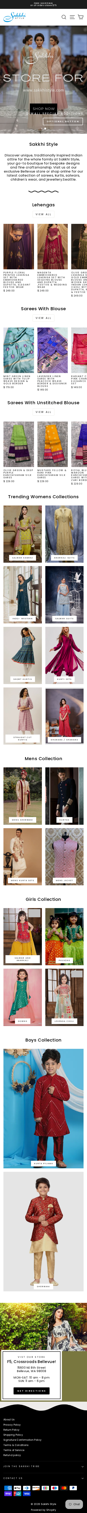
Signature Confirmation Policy (22, 1440)
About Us (9, 1419)
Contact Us (13, 1478)
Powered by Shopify (43, 1510)
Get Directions (31, 1390)
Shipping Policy (13, 1435)
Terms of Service (13, 1450)
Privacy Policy (12, 1424)
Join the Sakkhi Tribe (21, 1466)
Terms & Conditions (16, 1445)
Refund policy (12, 1455)
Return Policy (11, 1429)
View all (44, 214)
